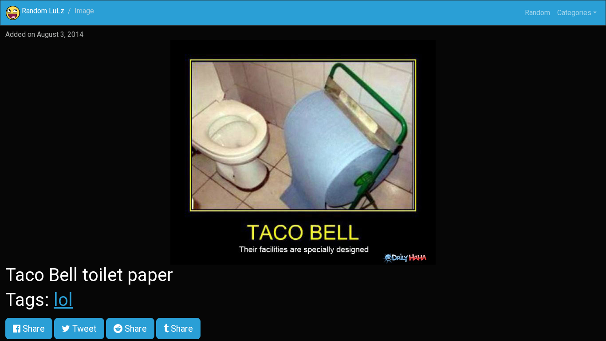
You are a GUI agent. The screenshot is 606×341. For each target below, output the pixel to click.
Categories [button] (574, 12)
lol (63, 299)
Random (537, 12)
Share (32, 328)
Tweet (83, 328)
